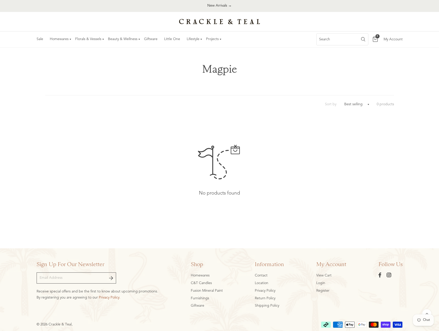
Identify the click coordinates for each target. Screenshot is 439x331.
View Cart (324, 275)
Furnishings (200, 298)
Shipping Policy (267, 305)
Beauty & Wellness (122, 39)
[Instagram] (388, 274)
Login (320, 283)
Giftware (151, 39)
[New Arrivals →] (219, 6)
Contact (261, 275)
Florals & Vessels (88, 39)
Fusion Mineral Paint (207, 290)
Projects (212, 39)
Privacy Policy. (109, 297)
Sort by (331, 104)
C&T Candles (201, 283)
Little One (172, 39)
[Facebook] (380, 274)
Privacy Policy (265, 290)
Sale (40, 39)
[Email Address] (111, 278)
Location (261, 283)
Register (323, 290)
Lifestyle (193, 39)
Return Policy (265, 298)
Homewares (59, 39)
